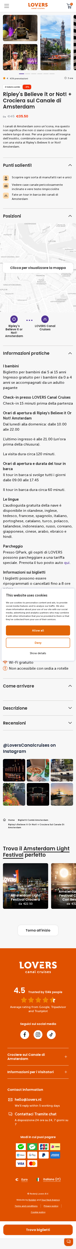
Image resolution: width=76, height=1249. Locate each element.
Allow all (38, 630)
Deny (38, 642)
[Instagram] (38, 1034)
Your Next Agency (50, 1200)
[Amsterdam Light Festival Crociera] (25, 886)
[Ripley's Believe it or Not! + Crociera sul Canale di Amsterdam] (38, 6)
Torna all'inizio (38, 930)
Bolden (32, 1200)
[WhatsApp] (68, 1241)
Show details (38, 653)
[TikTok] (51, 1034)
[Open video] (20, 28)
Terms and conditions (26, 1206)
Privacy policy (51, 1206)
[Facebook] (24, 1034)
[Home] (38, 972)
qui (67, 562)
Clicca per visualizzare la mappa (38, 267)
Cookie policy (38, 1212)
